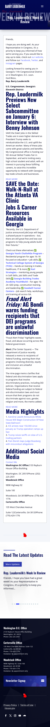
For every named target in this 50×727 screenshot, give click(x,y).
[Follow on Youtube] (19, 715)
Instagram (11, 63)
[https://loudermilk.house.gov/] (15, 5)
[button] (12, 604)
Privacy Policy (10, 705)
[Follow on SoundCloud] (24, 715)
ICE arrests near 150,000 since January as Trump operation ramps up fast (24, 428)
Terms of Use (26, 705)
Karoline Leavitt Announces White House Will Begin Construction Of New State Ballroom (25, 419)
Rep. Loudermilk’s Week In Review (24, 572)
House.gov (10, 708)
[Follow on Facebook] (5, 715)
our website (37, 57)
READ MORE (12, 179)
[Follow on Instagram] (15, 715)
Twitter (34, 60)
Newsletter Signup (15, 680)
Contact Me (11, 462)
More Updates (13, 564)
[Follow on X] (10, 715)
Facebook (25, 60)
